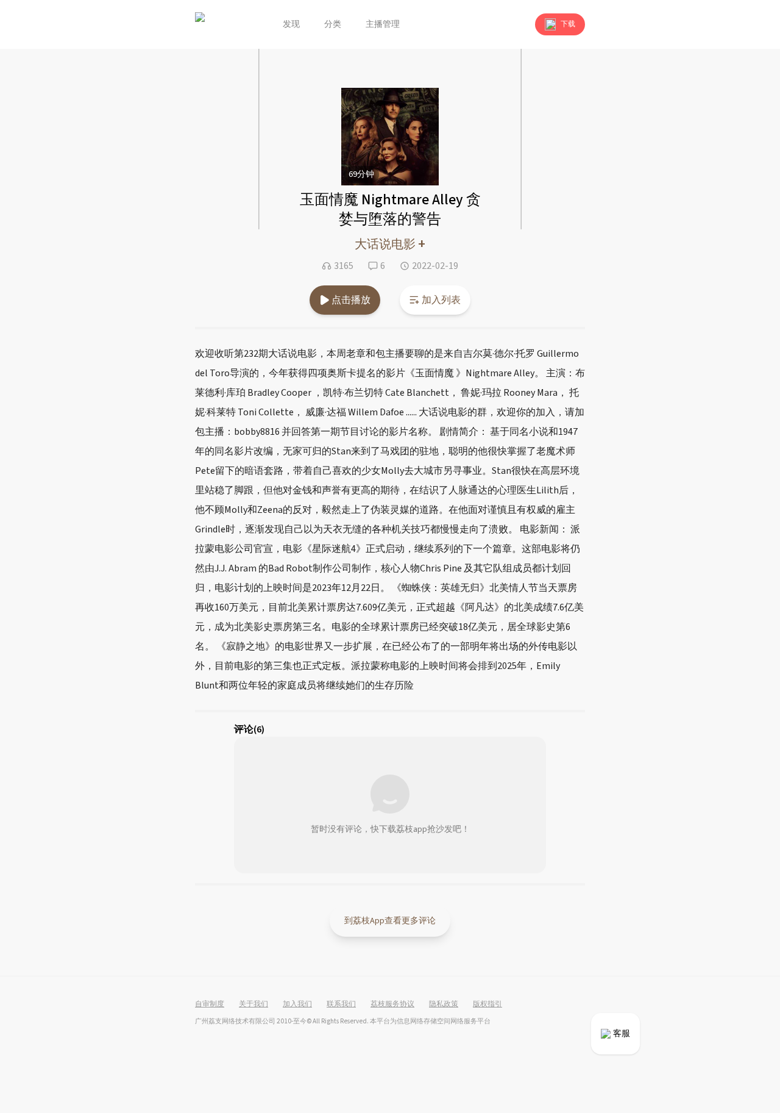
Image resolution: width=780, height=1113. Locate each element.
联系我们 (341, 1004)
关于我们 (253, 1004)
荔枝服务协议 (392, 1004)
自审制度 (209, 1004)
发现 (291, 24)
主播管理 (383, 24)
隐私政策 (443, 1004)
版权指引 (487, 1004)
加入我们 (297, 1004)
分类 (332, 24)
